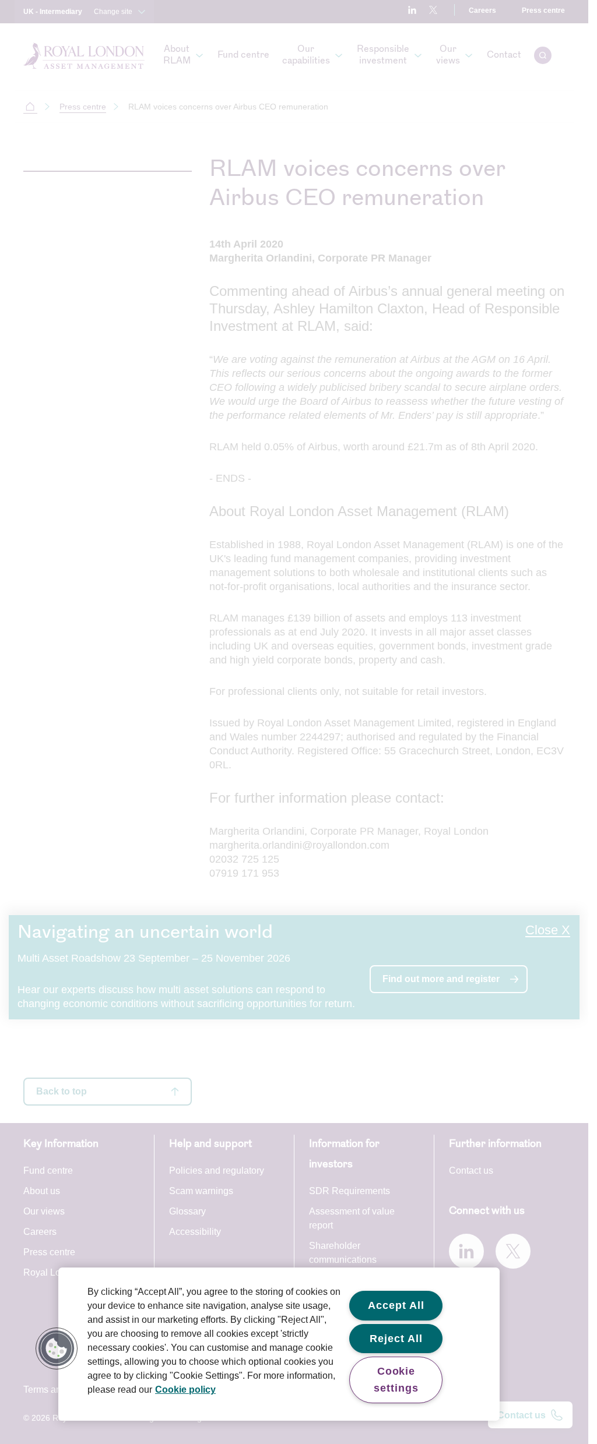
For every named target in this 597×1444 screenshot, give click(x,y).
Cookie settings (396, 1379)
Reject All (396, 1338)
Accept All (396, 1305)
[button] (56, 1348)
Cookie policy (185, 1389)
